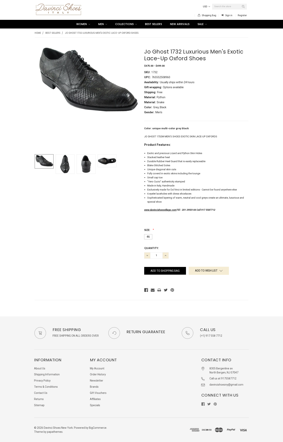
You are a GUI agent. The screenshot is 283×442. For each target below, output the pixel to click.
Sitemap (39, 405)
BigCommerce (97, 427)
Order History (98, 374)
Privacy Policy (42, 380)
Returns (39, 399)
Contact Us (40, 392)
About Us (39, 368)
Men (101, 24)
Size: (147, 230)
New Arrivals (179, 24)
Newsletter (96, 380)
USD (205, 6)
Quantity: (151, 248)
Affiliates (95, 399)
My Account (97, 368)
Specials (95, 405)
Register (242, 15)
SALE (201, 24)
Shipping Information (47, 374)
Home (38, 32)
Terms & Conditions (46, 386)
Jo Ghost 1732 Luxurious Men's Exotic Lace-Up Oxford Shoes (102, 32)
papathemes (55, 431)
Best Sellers (153, 24)
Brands (94, 386)
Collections (124, 24)
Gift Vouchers (98, 392)
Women (82, 24)
